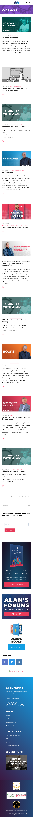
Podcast (26, 225)
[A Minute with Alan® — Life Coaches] (16, 112)
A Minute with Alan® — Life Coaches (16, 127)
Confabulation (7, 172)
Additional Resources (12, 745)
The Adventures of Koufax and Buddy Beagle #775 (14, 89)
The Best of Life (14, 363)
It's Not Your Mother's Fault (18, 170)
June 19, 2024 (5, 260)
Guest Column (14, 260)
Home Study (10, 725)
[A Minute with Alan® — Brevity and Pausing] (16, 305)
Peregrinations (14, 35)
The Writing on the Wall (13, 735)
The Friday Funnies (15, 86)
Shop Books (16, 647)
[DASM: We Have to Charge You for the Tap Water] (16, 403)
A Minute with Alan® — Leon (13, 471)
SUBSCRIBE (9, 530)
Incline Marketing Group (16, 812)
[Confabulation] (16, 158)
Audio (7, 718)
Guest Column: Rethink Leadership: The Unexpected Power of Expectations (16, 264)
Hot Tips (8, 742)
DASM (12, 415)
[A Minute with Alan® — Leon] (16, 456)
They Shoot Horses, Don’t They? (15, 227)
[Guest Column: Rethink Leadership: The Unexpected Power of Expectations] (16, 248)
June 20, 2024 (5, 124)
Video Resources (11, 739)
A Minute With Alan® (16, 124)
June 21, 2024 (5, 35)
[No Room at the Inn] (16, 24)
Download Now (16, 585)
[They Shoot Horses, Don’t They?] (16, 211)
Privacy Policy (18, 813)
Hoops (4, 365)
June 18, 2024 (5, 469)
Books (8, 715)
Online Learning (11, 722)
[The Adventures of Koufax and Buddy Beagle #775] (16, 75)
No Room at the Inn (10, 38)
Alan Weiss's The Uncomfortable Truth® (12, 225)
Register (16, 614)
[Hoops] (16, 351)
